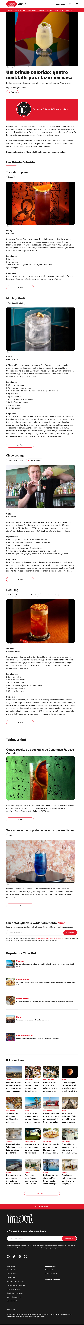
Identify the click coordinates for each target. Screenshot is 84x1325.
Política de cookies (13, 1289)
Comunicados (11, 1274)
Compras (49, 10)
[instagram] (8, 1256)
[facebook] (20, 1256)
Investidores (11, 1278)
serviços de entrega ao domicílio (20, 144)
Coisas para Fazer (20, 10)
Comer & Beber (32, 10)
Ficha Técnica (11, 1270)
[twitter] (25, 1256)
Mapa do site (11, 1309)
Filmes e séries (59, 10)
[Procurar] (70, 4)
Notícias (9, 10)
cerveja (9, 147)
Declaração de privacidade (16, 1285)
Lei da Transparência (14, 1297)
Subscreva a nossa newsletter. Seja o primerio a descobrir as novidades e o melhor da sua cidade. (39, 927)
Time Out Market (51, 1274)
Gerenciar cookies (13, 1301)
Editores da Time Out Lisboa (55, 110)
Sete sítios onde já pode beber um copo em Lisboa (43, 152)
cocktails (19, 147)
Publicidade (49, 1270)
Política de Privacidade (56, 939)
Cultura (41, 10)
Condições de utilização (15, 1293)
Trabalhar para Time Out (15, 1282)
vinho (70, 144)
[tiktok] (14, 1256)
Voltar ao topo (44, 1206)
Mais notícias (42, 1193)
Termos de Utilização (42, 939)
